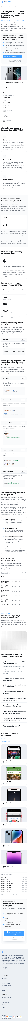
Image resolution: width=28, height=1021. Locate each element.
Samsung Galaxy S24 (6, 881)
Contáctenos (5, 990)
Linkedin (4, 988)
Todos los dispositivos (9, 6)
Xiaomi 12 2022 (5, 604)
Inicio (2, 6)
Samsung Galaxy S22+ (6, 887)
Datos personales (6, 983)
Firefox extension (6, 1000)
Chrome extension (6, 997)
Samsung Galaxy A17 (6, 879)
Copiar (23, 339)
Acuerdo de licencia (6, 985)
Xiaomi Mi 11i (4, 608)
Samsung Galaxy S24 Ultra (7, 883)
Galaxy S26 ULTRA (5, 877)
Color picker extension (7, 1009)
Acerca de (4, 978)
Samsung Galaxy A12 (6, 889)
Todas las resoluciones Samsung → (9, 738)
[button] (26, 2)
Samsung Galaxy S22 (6, 885)
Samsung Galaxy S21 (6, 891)
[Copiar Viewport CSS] (10, 87)
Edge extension (5, 1002)
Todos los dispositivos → (7, 741)
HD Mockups (5, 1005)
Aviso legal (4, 980)
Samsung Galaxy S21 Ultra (5, 600)
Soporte (4, 1007)
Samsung (17, 6)
